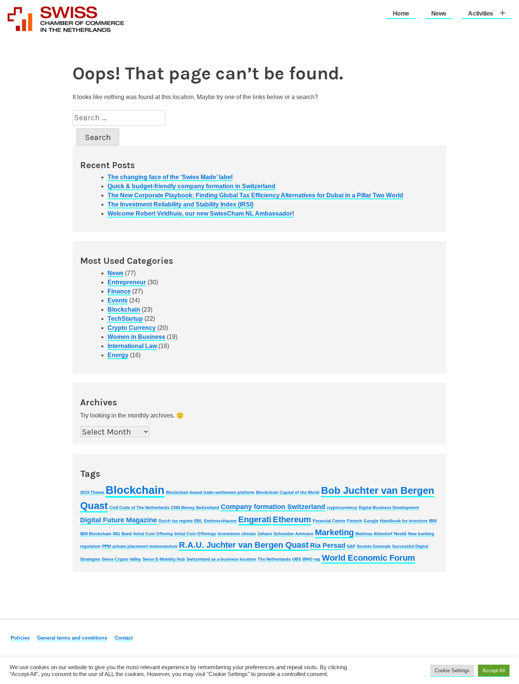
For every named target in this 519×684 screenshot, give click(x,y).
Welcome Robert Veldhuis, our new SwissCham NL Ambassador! (201, 213)
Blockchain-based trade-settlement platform (210, 492)
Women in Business (136, 337)
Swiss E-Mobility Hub (163, 559)
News (438, 13)
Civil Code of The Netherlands (139, 507)
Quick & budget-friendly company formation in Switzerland (191, 186)
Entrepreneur (127, 282)
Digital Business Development (389, 507)
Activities (480, 13)
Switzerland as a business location (221, 559)
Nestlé (400, 533)
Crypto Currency (132, 328)
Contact (124, 638)
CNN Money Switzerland (195, 507)
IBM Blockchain (95, 533)
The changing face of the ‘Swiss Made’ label (170, 177)
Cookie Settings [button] (452, 670)
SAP (351, 546)
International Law (132, 346)
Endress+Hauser (220, 521)
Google (371, 521)
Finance (119, 291)
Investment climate (237, 533)
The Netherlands (274, 559)
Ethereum (292, 519)
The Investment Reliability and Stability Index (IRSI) (180, 204)
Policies (20, 638)
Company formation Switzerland (273, 507)
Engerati (254, 519)
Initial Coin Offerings (195, 533)
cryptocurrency (342, 507)
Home (401, 13)
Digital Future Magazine (118, 520)
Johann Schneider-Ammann (285, 533)
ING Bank (122, 533)
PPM (106, 546)
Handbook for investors (403, 521)
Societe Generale (374, 546)
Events (118, 300)
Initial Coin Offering (153, 533)
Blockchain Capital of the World (288, 492)
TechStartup (125, 318)
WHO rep (311, 559)
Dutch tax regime (175, 521)
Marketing (334, 532)
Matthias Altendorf (373, 533)
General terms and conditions (72, 638)
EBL (198, 521)
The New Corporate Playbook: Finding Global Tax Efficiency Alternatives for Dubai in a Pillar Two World (255, 195)
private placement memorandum (144, 546)
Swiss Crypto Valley (121, 559)
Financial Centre (329, 521)
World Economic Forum (368, 558)
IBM (433, 521)
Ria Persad (327, 545)
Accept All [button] (494, 670)
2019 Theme (92, 492)
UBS (296, 559)
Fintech (354, 521)
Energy (118, 355)
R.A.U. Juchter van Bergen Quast (244, 545)
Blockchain (124, 309)
